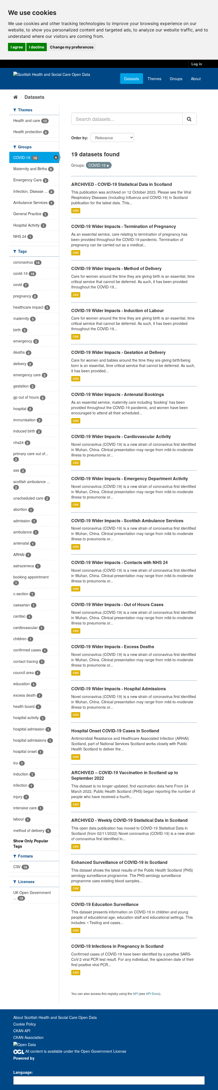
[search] (189, 119)
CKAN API (21, 1030)
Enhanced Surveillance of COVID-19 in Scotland (119, 862)
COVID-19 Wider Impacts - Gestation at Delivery (118, 352)
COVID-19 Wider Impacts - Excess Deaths (112, 646)
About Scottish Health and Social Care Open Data (55, 1017)
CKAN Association (28, 1037)
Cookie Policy (24, 1024)
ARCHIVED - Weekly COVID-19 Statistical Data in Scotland (129, 820)
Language (22, 1072)
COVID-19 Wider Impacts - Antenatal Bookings (117, 394)
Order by (79, 137)
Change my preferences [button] (72, 47)
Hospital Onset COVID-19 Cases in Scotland (115, 731)
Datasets (131, 78)
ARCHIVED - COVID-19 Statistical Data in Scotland (121, 184)
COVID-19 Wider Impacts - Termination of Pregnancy (123, 226)
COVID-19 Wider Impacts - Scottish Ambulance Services (127, 520)
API (135, 993)
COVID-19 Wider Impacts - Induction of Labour (117, 310)
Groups (176, 78)
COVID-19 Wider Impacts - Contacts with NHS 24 (119, 562)
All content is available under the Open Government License (75, 1051)
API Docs (152, 993)
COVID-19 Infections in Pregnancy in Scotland (117, 946)
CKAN (22, 1064)
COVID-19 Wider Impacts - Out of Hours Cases (117, 604)
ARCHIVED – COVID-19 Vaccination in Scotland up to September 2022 (124, 775)
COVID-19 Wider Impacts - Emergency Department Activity (129, 478)
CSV (76, 211)
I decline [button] (36, 47)
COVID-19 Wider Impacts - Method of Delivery (116, 268)
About (196, 78)
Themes (154, 78)
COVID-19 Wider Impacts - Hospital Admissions (118, 688)
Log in (196, 63)
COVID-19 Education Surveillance (105, 904)
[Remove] (108, 165)
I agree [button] (17, 47)
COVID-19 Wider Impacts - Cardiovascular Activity (121, 436)
